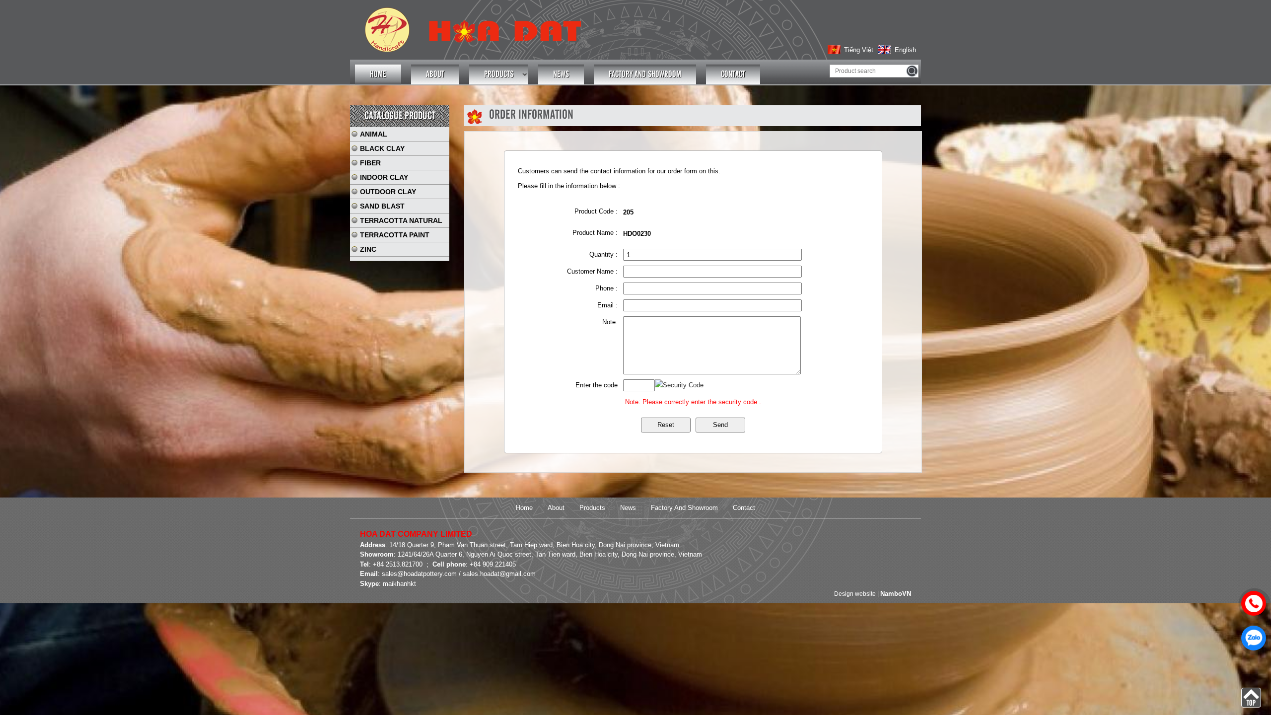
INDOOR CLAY (384, 177)
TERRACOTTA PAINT (394, 235)
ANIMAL (373, 134)
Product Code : (596, 211)
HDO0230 (637, 233)
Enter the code (596, 385)
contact (733, 74)
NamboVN (895, 593)
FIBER (370, 163)
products (498, 74)
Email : (607, 305)
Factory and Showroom (645, 74)
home (378, 74)
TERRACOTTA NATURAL (401, 220)
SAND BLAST (382, 206)
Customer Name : (592, 271)
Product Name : (595, 232)
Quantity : (603, 254)
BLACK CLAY (382, 148)
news (561, 74)
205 (628, 212)
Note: (610, 322)
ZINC (368, 249)
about (435, 74)
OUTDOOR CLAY (388, 192)
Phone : (606, 288)
